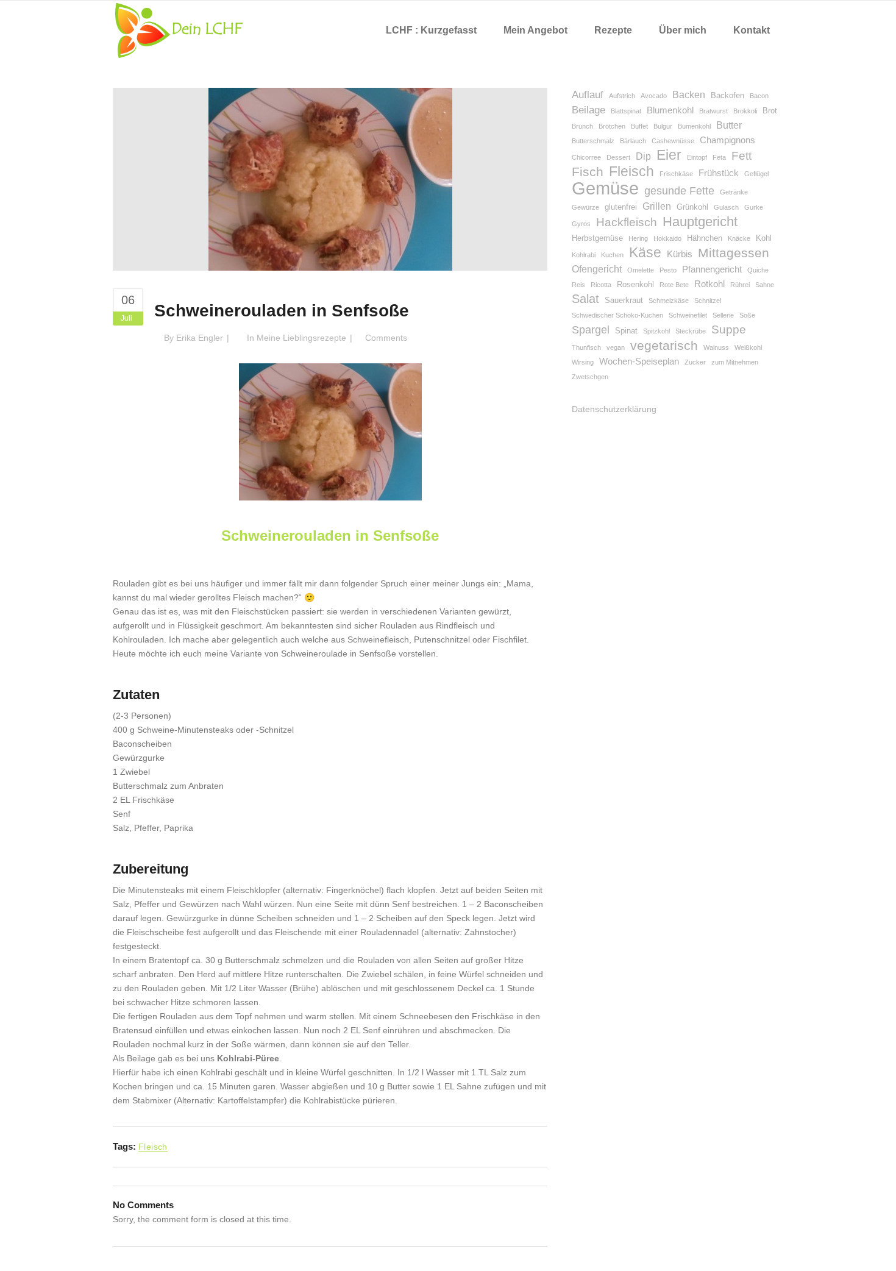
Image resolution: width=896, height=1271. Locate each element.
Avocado (654, 95)
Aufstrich (622, 95)
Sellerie (723, 315)
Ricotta (601, 284)
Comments (386, 338)
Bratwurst (713, 111)
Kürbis (679, 254)
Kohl (764, 238)
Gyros (581, 223)
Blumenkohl (670, 110)
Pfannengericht (712, 269)
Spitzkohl (656, 331)
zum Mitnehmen (734, 362)
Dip (643, 156)
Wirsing (583, 362)
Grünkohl (692, 207)
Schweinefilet (688, 315)
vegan (615, 347)
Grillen (656, 206)
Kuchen (612, 254)
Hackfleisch (626, 222)
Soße (747, 315)
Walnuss (716, 347)
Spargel (591, 330)
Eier (668, 155)
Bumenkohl (694, 126)
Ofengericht (597, 269)
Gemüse (605, 188)
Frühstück (719, 173)
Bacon (759, 95)
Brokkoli (745, 111)
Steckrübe (690, 331)
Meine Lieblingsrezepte (301, 338)
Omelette (640, 270)
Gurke (753, 207)
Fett (741, 155)
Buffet (639, 126)
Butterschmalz (593, 140)
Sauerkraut (624, 300)
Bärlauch (633, 140)
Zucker (695, 362)
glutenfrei (621, 207)
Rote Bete (674, 284)
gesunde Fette (679, 191)
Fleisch (153, 1147)
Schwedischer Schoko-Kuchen (617, 315)
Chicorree (586, 157)
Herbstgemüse (597, 238)
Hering (638, 238)
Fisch (587, 172)
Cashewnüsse (673, 140)
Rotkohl (709, 284)
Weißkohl (748, 347)
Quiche (758, 270)
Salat (585, 298)
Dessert (618, 157)
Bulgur (662, 126)
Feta (719, 157)
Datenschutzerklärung (614, 409)
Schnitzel (707, 300)
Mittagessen (733, 253)
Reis (578, 284)
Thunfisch (586, 347)
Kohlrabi (584, 254)
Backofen (727, 95)
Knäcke (739, 238)
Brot (770, 110)
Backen (688, 95)
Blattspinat (626, 111)
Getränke (734, 192)
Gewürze (585, 207)
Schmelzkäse (669, 300)
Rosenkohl (635, 284)
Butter (729, 125)
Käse (645, 253)
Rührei (740, 284)
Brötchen (612, 126)
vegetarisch (664, 345)
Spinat (626, 330)
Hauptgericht (700, 222)
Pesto (668, 270)
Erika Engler (199, 338)
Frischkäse (676, 173)
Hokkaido (667, 238)
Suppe (728, 329)
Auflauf (587, 95)
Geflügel (756, 173)
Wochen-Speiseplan (639, 361)
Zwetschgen (590, 376)
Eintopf (697, 157)
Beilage (588, 110)
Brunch (582, 126)
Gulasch (726, 207)
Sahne (764, 284)
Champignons (727, 140)
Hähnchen (704, 238)
